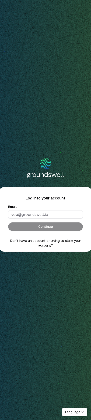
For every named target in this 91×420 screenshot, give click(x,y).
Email (12, 206)
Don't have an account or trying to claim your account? (45, 243)
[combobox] (74, 412)
